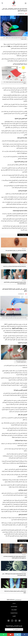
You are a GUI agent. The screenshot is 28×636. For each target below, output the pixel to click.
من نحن (14, 603)
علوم (26, 13)
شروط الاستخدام (14, 606)
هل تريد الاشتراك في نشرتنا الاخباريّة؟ (14, 626)
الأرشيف (14, 616)
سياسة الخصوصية (14, 613)
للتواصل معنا (14, 609)
